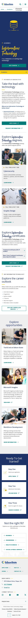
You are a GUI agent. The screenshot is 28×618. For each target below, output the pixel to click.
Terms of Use (17, 611)
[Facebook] (10, 595)
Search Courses (14, 510)
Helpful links (5, 601)
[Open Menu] (25, 4)
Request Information (13, 128)
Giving (4, 571)
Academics (9, 9)
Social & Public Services (14, 549)
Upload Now (13, 493)
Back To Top (16, 615)
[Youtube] (18, 595)
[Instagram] (2, 595)
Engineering (10, 540)
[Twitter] (25, 595)
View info (7, 402)
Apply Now (13, 123)
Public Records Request (20, 609)
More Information (10, 442)
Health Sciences (11, 545)
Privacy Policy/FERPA (7, 609)
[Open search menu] (20, 4)
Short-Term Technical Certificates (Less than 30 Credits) (13, 256)
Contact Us (17, 571)
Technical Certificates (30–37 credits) (11, 250)
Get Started (13, 65)
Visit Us (16, 567)
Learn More (8, 182)
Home (2, 9)
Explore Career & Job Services (14, 308)
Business (9, 535)
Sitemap (9, 611)
